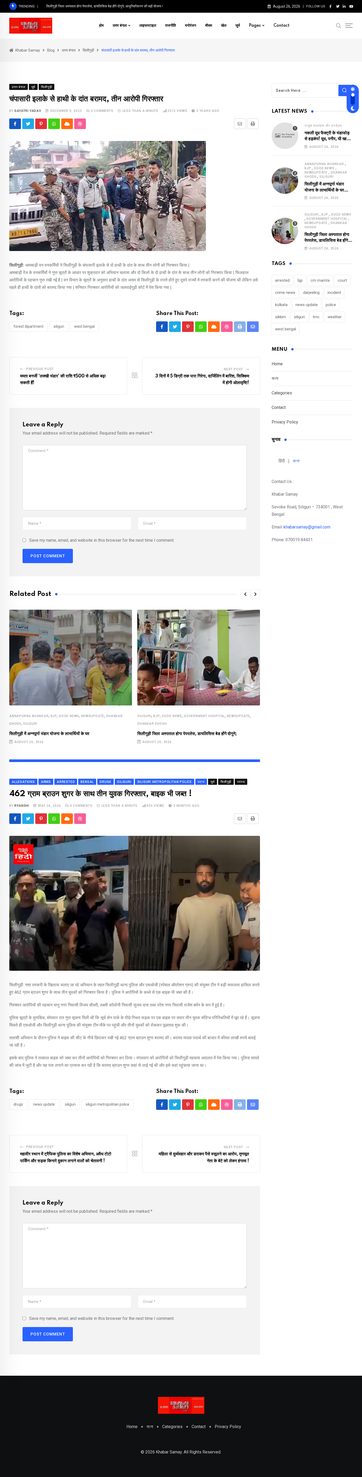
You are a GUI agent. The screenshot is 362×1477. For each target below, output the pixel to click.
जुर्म (237, 26)
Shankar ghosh (152, 724)
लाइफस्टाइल (147, 26)
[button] (245, 594)
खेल (223, 26)
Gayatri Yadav (27, 111)
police (331, 304)
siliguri (59, 326)
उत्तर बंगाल (120, 26)
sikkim (280, 316)
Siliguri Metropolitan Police (107, 1104)
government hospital (204, 716)
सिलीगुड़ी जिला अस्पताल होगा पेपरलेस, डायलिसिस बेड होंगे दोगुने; (187, 733)
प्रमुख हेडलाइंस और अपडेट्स (323, 125)
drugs (18, 1104)
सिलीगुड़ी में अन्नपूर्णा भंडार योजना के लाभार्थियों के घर (49, 733)
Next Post (233, 369)
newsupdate (92, 716)
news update (44, 1104)
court (342, 280)
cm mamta (320, 280)
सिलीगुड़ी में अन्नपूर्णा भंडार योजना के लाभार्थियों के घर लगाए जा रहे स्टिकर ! (324, 190)
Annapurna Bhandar (29, 716)
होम (101, 26)
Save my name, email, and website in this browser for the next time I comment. (101, 540)
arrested (282, 280)
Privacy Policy (285, 422)
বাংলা (275, 378)
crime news (285, 292)
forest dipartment (28, 326)
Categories (282, 392)
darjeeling (311, 292)
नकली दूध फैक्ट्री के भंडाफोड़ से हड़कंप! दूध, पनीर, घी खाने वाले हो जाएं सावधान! (327, 139)
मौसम (208, 26)
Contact (281, 26)
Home (277, 363)
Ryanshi (21, 806)
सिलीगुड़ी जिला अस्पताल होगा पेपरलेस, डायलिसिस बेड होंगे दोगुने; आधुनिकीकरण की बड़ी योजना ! (104, 6)
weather (335, 316)
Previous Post (40, 369)
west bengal (84, 326)
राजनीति (170, 26)
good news (69, 716)
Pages (255, 26)
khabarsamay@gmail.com (307, 527)
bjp (54, 716)
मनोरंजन (190, 26)
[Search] (338, 25)
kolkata (281, 304)
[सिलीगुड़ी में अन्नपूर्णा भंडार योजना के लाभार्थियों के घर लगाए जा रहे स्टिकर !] (285, 180)
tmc (316, 316)
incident (334, 292)
